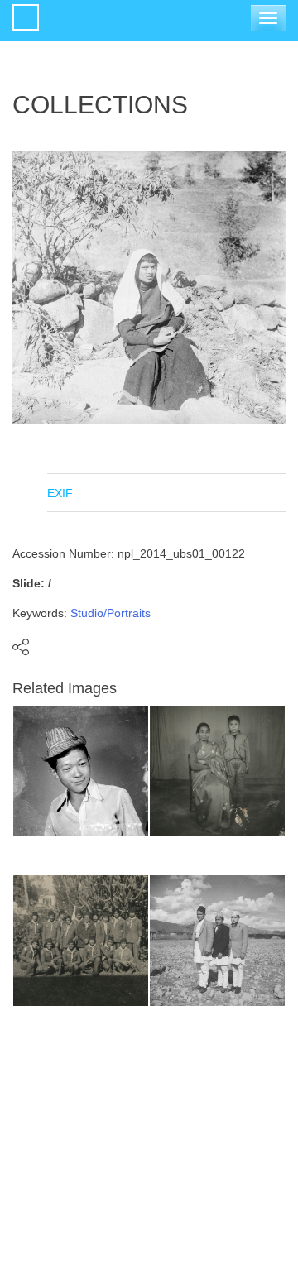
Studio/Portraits (110, 613)
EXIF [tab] (60, 493)
